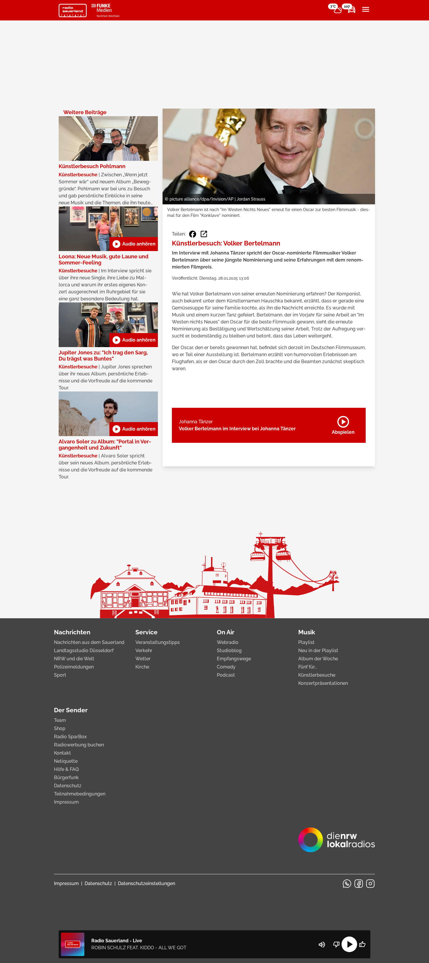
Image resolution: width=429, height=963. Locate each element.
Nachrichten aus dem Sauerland (89, 642)
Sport (60, 675)
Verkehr (143, 650)
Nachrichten (72, 632)
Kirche (142, 667)
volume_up (322, 945)
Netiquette (66, 761)
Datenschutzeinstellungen (146, 883)
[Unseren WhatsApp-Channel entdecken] (347, 883)
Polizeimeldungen (74, 667)
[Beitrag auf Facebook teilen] (192, 234)
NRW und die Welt (74, 658)
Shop (59, 728)
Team (60, 720)
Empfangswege (234, 658)
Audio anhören (134, 244)
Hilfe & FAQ (66, 769)
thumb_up (362, 944)
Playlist (306, 642)
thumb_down (336, 944)
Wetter (143, 658)
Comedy (226, 667)
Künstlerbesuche (316, 675)
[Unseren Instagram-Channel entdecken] (370, 883)
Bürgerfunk (66, 777)
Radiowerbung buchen (79, 745)
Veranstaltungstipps (157, 642)
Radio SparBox (70, 736)
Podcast (226, 675)
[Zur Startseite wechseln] (73, 10)
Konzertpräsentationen (323, 683)
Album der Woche (318, 658)
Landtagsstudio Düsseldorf (84, 650)
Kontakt (62, 753)
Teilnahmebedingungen (79, 794)
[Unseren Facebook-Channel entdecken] (358, 883)
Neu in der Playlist (318, 650)
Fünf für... (307, 667)
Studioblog (229, 650)
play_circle (349, 944)
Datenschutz (67, 785)
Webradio (227, 642)
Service (146, 632)
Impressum (66, 802)
